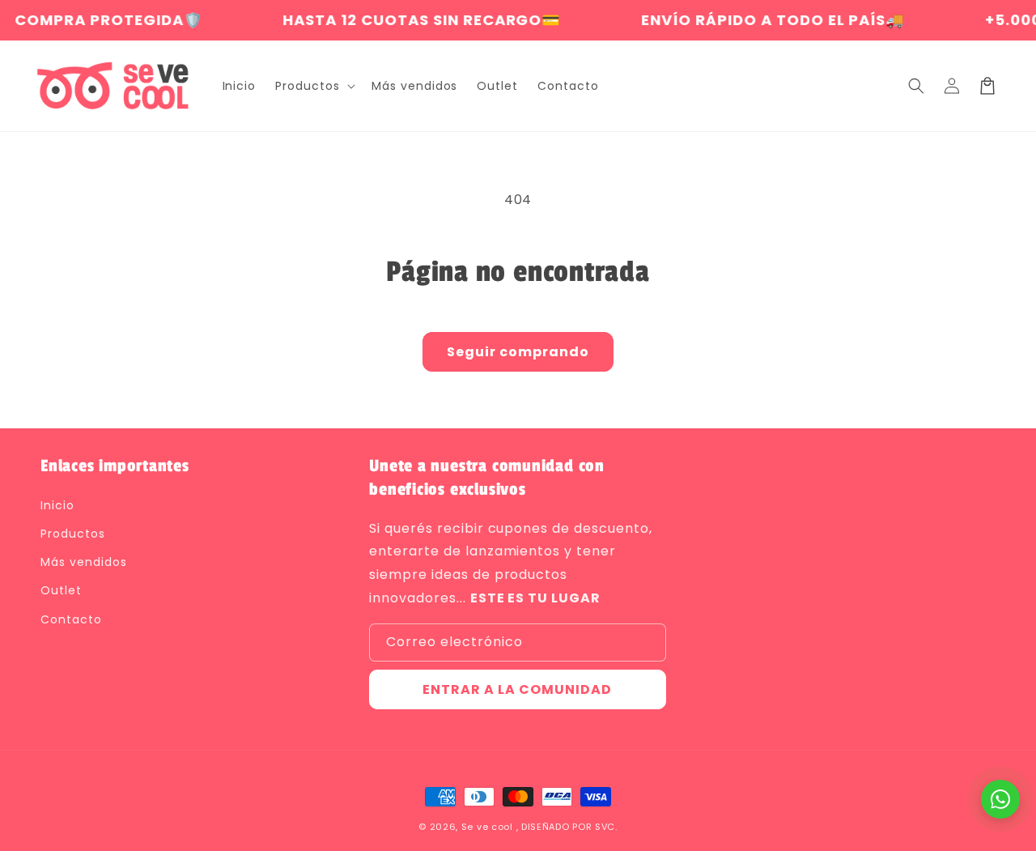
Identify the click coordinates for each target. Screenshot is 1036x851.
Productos (72, 533)
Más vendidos (83, 562)
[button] (313, 86)
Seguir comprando (518, 352)
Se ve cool (487, 826)
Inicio (57, 505)
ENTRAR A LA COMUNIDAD (517, 689)
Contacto (71, 619)
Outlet (61, 590)
